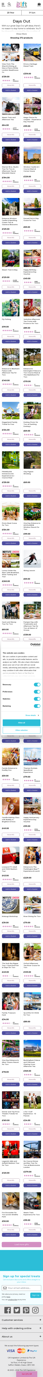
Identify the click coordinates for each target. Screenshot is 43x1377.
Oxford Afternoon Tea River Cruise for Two (32, 965)
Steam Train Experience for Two (32, 1214)
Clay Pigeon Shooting (28, 473)
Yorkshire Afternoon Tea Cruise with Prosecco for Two (32, 321)
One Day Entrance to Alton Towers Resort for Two (10, 1062)
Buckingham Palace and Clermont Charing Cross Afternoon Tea (32, 1063)
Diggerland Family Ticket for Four (9, 423)
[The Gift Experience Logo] (22, 4)
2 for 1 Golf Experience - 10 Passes (30, 1114)
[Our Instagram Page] (35, 1310)
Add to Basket (11, 90)
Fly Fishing (6, 319)
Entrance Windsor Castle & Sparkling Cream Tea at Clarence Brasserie (10, 221)
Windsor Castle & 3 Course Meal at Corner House (31, 169)
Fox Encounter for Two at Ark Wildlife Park (10, 1214)
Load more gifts (21, 1244)
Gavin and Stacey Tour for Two (9, 623)
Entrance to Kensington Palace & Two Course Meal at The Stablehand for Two (32, 373)
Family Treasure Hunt (8, 1014)
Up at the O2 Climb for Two (31, 1014)
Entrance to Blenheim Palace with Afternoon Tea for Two (10, 372)
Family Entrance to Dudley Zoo (9, 769)
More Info (10, 85)
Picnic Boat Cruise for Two (9, 524)
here (8, 1297)
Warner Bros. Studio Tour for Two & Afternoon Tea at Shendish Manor (10, 170)
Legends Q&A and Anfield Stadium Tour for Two (10, 1163)
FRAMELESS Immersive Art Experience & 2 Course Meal (8, 475)
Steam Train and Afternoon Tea (9, 118)
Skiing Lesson (29, 570)
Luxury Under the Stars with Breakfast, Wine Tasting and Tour (10, 574)
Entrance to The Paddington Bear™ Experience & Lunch (32, 869)
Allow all (21, 723)
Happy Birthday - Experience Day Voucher (30, 272)
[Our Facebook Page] (8, 1310)
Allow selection (21, 730)
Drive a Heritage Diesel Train (30, 65)
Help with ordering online (16, 1328)
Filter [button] (11, 13)
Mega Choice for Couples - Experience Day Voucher (32, 119)
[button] (9, 5)
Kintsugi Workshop (10, 916)
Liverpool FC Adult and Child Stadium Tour (9, 869)
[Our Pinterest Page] (27, 1310)
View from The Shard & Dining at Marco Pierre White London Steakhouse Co (10, 68)
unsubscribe (12, 1299)
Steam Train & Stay (10, 270)
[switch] (37, 692)
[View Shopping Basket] (39, 4)
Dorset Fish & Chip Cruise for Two (31, 219)
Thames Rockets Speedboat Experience (30, 770)
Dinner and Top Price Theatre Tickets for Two (10, 1114)
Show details (30, 715)
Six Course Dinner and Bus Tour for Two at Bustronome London (32, 1164)
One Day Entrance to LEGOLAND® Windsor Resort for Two (32, 526)
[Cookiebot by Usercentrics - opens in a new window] (30, 644)
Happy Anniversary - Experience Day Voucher (32, 819)
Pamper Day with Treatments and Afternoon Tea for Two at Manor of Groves (31, 626)
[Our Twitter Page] (18, 1310)
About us (7, 1336)
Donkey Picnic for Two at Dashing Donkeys (31, 424)
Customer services (12, 1320)
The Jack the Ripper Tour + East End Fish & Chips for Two (10, 965)
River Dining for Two (32, 916)
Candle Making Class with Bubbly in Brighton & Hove (10, 819)
